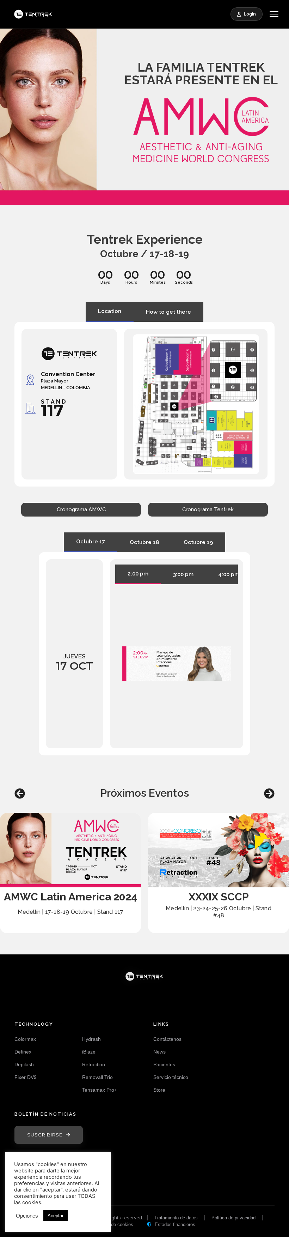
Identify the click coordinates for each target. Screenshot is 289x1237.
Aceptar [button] (55, 1215)
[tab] (110, 312)
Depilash (24, 1064)
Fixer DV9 (25, 1077)
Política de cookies (113, 1224)
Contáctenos (167, 1039)
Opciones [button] (27, 1216)
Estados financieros (174, 1224)
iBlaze (89, 1052)
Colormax (25, 1039)
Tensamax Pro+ (99, 1090)
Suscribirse (44, 1135)
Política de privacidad (233, 1217)
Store (159, 1090)
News (159, 1052)
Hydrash (91, 1039)
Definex (22, 1052)
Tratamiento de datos (176, 1217)
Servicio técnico (170, 1077)
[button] (19, 793)
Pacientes (164, 1064)
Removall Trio (97, 1077)
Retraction (93, 1064)
